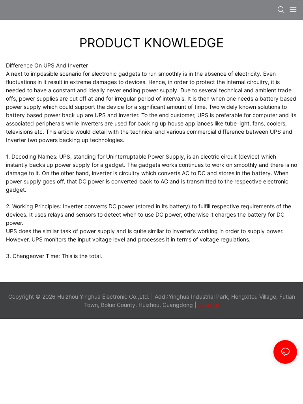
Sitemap (207, 304)
